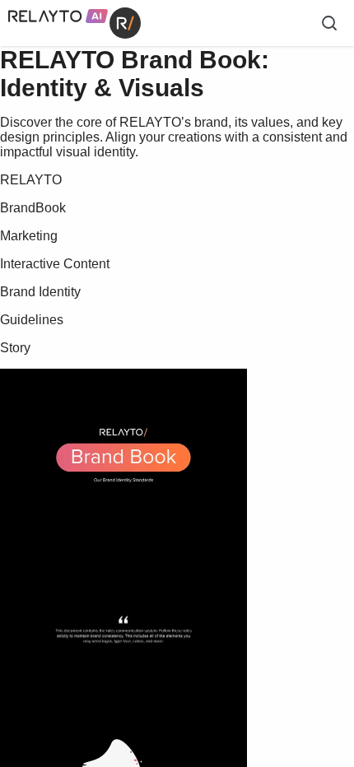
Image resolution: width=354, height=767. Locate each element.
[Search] (329, 23)
